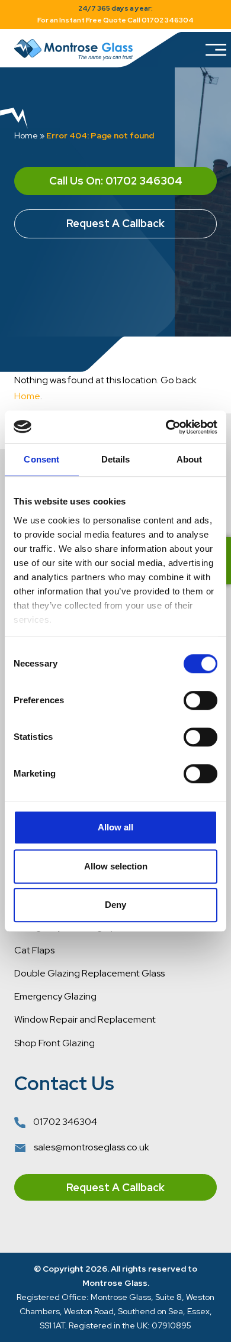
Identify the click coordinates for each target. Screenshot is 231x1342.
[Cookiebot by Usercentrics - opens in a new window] (166, 427)
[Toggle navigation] (214, 50)
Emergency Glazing (55, 996)
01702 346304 (64, 1121)
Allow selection (115, 866)
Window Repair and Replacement (85, 1019)
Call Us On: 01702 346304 (115, 180)
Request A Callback (115, 223)
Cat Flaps (34, 950)
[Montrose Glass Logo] (73, 49)
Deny (115, 905)
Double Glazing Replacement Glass (89, 973)
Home (26, 135)
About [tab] (190, 459)
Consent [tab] (41, 459)
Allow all (115, 827)
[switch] (200, 700)
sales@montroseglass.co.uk (90, 1147)
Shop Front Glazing (54, 1043)
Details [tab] (115, 459)
